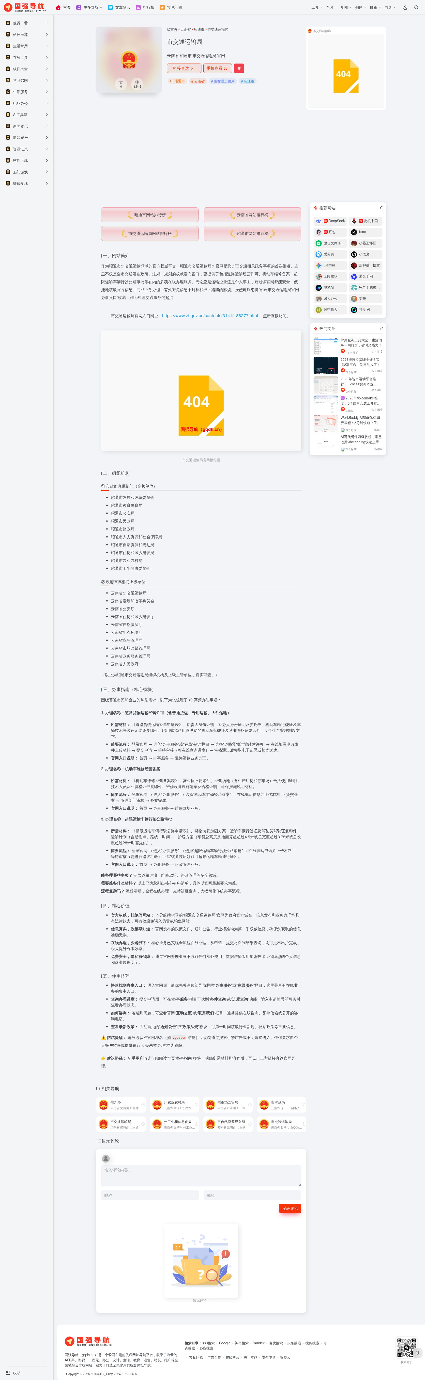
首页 (173, 29)
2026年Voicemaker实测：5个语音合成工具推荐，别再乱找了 (360, 403)
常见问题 (196, 1357)
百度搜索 (276, 1342)
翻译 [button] (359, 7)
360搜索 (208, 1342)
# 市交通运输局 (223, 81)
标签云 (285, 1357)
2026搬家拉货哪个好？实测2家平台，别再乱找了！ (360, 362)
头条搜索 (294, 1342)
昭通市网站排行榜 (150, 214)
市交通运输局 (200, 266)
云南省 (186, 29)
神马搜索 (242, 1342)
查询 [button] (330, 7)
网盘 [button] (389, 7)
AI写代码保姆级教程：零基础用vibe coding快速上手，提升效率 (361, 441)
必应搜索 (206, 1348)
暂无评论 (110, 1140)
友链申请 (269, 1357)
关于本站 (251, 1357)
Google (224, 1342)
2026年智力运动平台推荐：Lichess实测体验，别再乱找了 (360, 384)
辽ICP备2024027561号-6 (120, 1374)
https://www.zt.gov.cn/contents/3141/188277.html (210, 315)
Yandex (259, 1342)
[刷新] (382, 208)
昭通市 (199, 29)
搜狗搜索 (312, 1342)
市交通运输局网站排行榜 (150, 233)
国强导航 (96, 1374)
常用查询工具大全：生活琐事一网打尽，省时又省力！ (361, 342)
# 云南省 (198, 81)
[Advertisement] (241, 156)
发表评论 (290, 1208)
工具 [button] (315, 7)
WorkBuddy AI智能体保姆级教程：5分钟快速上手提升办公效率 (360, 422)
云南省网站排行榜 (252, 214)
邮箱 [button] (374, 7)
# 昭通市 (247, 81)
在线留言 (232, 1357)
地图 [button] (345, 7)
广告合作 (214, 1357)
